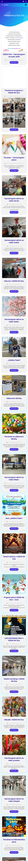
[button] (2, 1)
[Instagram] (26, 1)
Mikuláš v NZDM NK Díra (14, 720)
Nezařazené (13, 96)
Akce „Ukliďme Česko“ (14, 518)
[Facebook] (23, 1)
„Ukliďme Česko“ (14, 360)
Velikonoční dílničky (14, 398)
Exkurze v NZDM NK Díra (14, 281)
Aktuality (13, 60)
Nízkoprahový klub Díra (19, 60)
